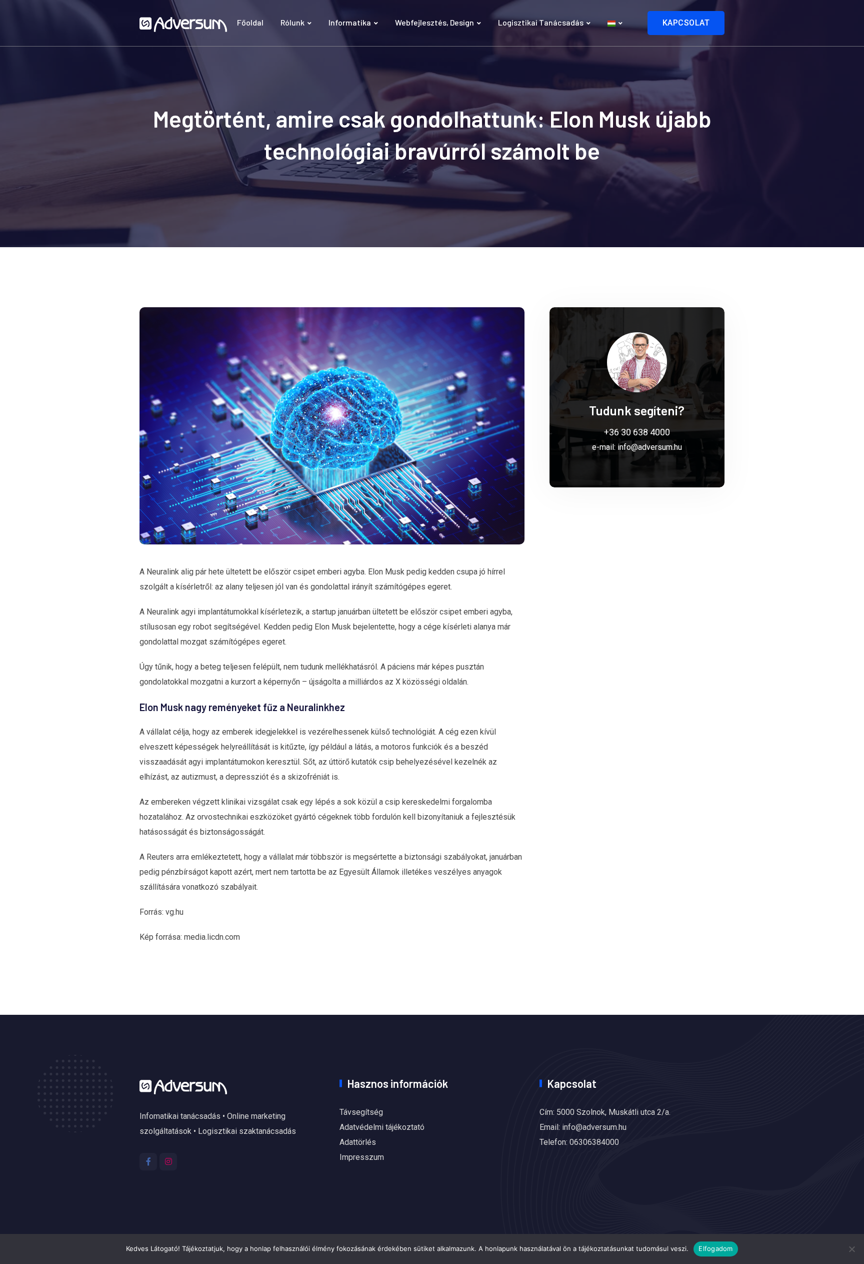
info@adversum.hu (650, 447)
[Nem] (851, 1249)
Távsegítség (361, 1112)
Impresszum (362, 1157)
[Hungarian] (615, 23)
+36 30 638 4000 (637, 432)
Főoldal (250, 22)
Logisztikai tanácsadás (541, 22)
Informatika (349, 22)
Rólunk (292, 22)
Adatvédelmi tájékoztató (382, 1127)
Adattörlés (358, 1142)
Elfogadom (715, 1248)
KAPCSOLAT (686, 23)
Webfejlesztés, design (434, 22)
